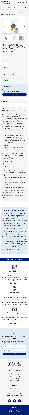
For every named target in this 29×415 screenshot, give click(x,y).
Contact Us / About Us (14, 380)
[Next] (24, 26)
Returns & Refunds (14, 389)
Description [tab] (6, 101)
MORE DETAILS (14, 283)
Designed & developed (11, 411)
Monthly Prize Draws (14, 376)
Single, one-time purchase (10, 89)
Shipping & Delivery (14, 378)
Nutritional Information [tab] (9, 104)
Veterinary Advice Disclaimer (14, 393)
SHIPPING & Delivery (10, 249)
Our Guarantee (14, 391)
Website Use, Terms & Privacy (14, 395)
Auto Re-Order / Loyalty (14, 374)
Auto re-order (13, 91)
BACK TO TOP (14, 407)
